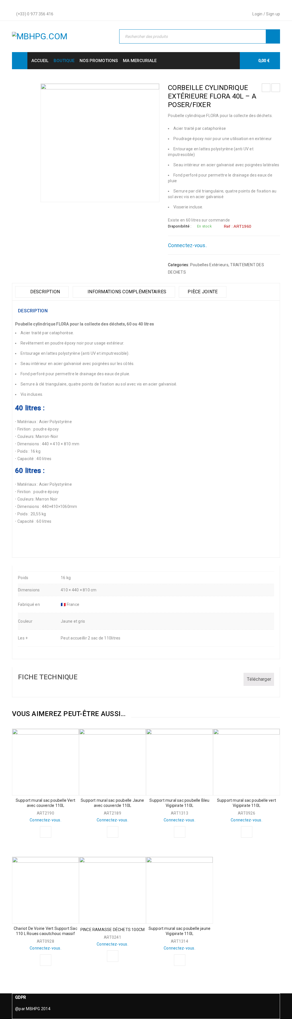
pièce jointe (203, 291)
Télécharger (259, 679)
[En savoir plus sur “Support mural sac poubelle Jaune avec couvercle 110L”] (112, 832)
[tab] (42, 292)
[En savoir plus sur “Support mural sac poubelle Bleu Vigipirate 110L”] (179, 832)
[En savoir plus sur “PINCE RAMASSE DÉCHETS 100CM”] (112, 956)
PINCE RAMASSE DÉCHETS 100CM (112, 929)
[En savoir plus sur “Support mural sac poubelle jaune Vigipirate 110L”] (179, 960)
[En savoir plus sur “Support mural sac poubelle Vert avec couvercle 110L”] (45, 832)
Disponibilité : (179, 226)
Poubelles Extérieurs (209, 265)
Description (44, 291)
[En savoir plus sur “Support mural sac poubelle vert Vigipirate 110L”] (246, 832)
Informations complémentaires (126, 291)
